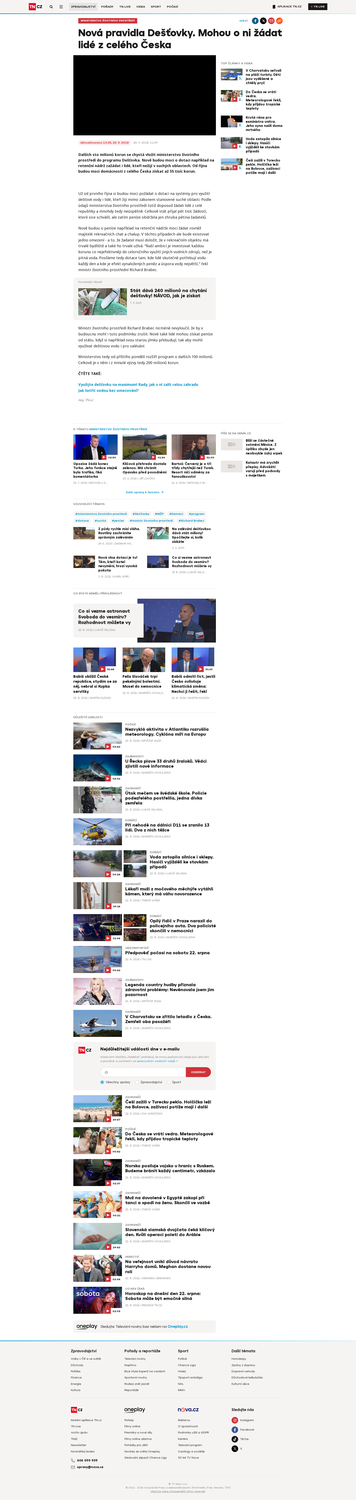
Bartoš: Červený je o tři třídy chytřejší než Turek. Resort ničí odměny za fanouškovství (193, 470)
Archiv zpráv (79, 1432)
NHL (181, 1384)
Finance (76, 1377)
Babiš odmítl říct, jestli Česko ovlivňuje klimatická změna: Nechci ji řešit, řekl (193, 684)
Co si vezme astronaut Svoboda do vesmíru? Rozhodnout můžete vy (192, 562)
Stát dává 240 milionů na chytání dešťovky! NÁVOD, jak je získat (168, 293)
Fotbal (182, 1359)
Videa (140, 6)
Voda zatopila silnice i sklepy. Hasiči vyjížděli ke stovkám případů (263, 145)
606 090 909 (87, 1460)
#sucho (100, 520)
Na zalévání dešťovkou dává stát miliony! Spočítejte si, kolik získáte (191, 535)
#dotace (82, 520)
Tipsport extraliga (190, 1377)
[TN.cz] (36, 6)
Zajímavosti (134, 756)
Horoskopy (239, 1359)
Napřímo (130, 1365)
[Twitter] (263, 21)
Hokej (182, 1371)
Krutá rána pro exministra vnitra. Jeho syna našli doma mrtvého (264, 124)
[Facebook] (255, 21)
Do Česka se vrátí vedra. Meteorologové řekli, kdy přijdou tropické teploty (263, 100)
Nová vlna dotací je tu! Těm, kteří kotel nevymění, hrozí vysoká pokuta (117, 564)
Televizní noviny (134, 1359)
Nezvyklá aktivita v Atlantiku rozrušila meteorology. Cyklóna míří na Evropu (167, 732)
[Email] (271, 21)
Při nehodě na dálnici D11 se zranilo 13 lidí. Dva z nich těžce (167, 828)
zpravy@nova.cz (90, 1467)
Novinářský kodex (83, 1451)
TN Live (125, 6)
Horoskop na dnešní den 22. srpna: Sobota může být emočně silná (163, 1296)
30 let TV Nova (188, 1457)
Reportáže (131, 1390)
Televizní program (190, 1445)
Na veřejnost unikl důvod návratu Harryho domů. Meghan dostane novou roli (168, 1266)
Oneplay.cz (178, 1326)
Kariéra (183, 1439)
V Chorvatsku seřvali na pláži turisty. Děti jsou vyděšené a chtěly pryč (263, 77)
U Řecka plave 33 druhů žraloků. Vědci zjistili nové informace (166, 764)
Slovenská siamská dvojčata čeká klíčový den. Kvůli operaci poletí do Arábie (170, 1232)
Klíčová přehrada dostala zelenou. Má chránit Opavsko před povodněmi (144, 468)
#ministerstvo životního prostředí (101, 514)
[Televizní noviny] (87, 1327)
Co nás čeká (135, 1288)
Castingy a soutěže (191, 1451)
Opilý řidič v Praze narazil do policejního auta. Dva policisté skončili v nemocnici (183, 926)
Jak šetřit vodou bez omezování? (108, 390)
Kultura (75, 1390)
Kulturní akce (240, 1384)
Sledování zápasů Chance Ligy (145, 1457)
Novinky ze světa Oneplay (142, 1451)
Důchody (77, 1365)
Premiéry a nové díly (138, 1432)
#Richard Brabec (191, 520)
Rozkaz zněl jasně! (136, 1384)
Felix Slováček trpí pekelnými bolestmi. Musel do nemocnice (142, 681)
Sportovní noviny (135, 1377)
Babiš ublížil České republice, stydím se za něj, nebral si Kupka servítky (95, 684)
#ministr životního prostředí (151, 520)
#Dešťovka (141, 514)
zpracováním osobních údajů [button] (156, 1061)
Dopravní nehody (243, 1371)
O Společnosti (188, 1426)
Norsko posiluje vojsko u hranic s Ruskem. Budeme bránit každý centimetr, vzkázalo (170, 1168)
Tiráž (74, 1439)
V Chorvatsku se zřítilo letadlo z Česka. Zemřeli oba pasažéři (168, 1019)
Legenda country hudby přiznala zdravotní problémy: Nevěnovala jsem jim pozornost (169, 989)
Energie (76, 1384)
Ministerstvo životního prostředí (108, 20)
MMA (181, 1390)
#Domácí (176, 514)
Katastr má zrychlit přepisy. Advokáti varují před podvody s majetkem (263, 469)
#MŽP (159, 514)
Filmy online (132, 1426)
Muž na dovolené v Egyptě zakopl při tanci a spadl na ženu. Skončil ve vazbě (167, 1200)
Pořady (107, 6)
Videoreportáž (137, 948)
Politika (75, 1371)
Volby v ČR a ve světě (86, 1359)
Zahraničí (133, 788)
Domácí (131, 820)
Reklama (184, 1420)
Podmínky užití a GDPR (193, 1432)
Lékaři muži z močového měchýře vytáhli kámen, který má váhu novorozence (169, 891)
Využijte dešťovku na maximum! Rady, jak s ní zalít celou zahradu (138, 384)
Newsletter (78, 1445)
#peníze (118, 520)
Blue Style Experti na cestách (144, 1371)
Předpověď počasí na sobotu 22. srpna (167, 953)
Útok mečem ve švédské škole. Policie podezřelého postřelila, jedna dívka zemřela (166, 798)
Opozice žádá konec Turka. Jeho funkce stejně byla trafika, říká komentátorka (95, 470)
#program (196, 514)
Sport (156, 6)
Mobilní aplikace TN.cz (86, 1420)
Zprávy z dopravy (243, 1365)
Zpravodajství (83, 6)
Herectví (132, 1256)
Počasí (172, 6)
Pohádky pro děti (136, 1445)
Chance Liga (187, 1365)
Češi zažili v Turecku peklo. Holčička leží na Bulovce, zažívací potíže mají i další (263, 167)
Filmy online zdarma (138, 1439)
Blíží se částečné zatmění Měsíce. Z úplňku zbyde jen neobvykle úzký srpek (264, 447)
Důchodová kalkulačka (247, 1377)
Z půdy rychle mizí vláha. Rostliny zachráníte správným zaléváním (119, 533)
